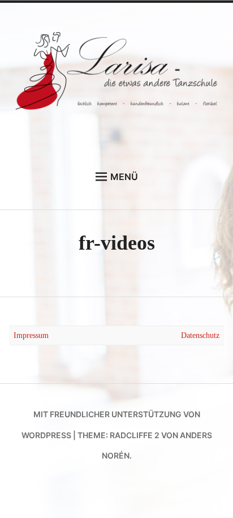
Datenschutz (200, 335)
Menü (124, 176)
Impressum (31, 335)
